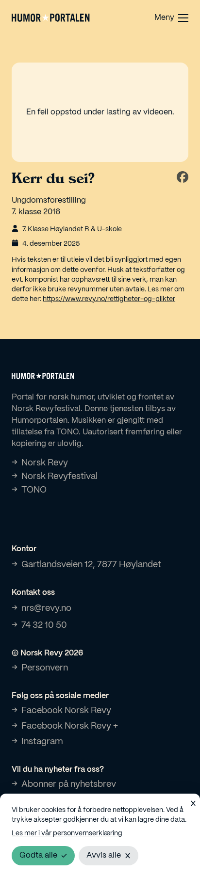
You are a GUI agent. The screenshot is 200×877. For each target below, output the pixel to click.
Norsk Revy (44, 463)
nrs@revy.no (46, 608)
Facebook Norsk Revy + (69, 726)
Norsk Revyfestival (59, 476)
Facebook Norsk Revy (66, 710)
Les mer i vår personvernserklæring (67, 833)
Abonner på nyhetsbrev (68, 784)
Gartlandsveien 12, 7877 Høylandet (91, 564)
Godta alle (38, 855)
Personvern (44, 668)
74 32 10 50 (44, 625)
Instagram (42, 741)
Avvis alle (103, 855)
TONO (34, 490)
